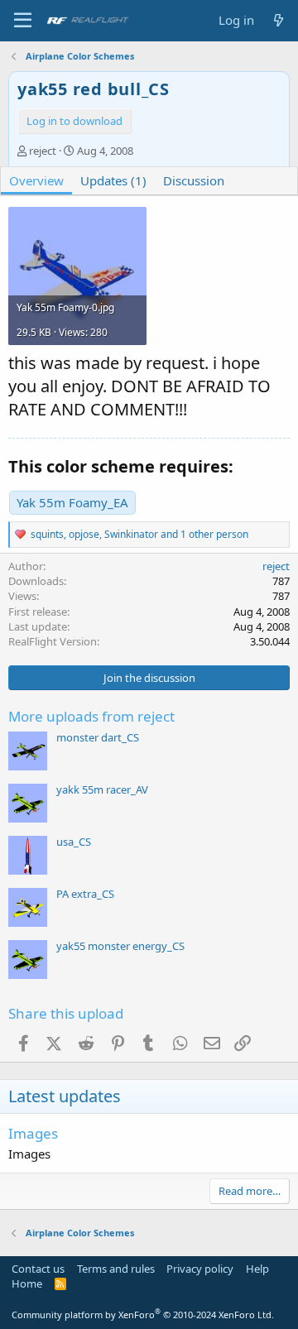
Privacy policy (199, 1268)
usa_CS (73, 841)
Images (33, 1133)
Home (27, 1283)
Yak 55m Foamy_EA (72, 502)
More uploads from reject (91, 716)
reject (42, 150)
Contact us (38, 1268)
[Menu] (22, 20)
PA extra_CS (85, 893)
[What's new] (278, 20)
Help (257, 1268)
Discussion (193, 180)
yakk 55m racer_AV (102, 789)
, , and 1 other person (139, 534)
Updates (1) (113, 180)
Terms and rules (116, 1268)
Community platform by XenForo (143, 1314)
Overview (36, 180)
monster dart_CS (97, 737)
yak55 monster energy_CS (120, 945)
